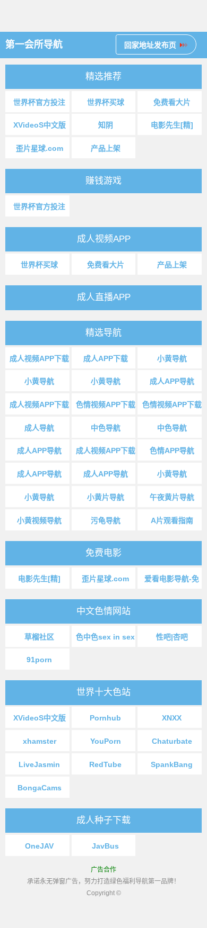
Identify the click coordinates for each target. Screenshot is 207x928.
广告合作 (103, 869)
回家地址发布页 (150, 45)
